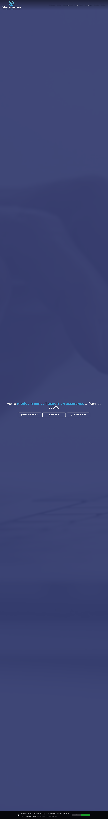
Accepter (86, 815)
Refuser (77, 815)
